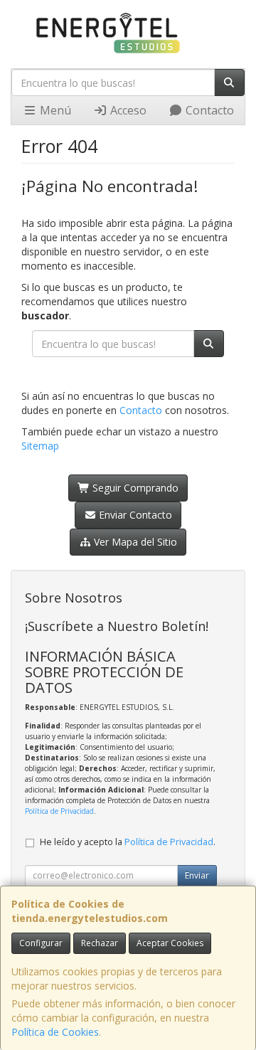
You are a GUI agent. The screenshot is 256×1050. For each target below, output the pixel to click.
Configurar (41, 943)
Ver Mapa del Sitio (134, 541)
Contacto (208, 110)
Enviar (197, 875)
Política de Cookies (55, 1032)
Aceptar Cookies (170, 943)
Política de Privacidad (59, 811)
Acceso (126, 110)
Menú (54, 110)
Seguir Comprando (134, 487)
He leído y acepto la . (127, 842)
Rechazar (99, 943)
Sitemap (40, 445)
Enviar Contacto (134, 514)
